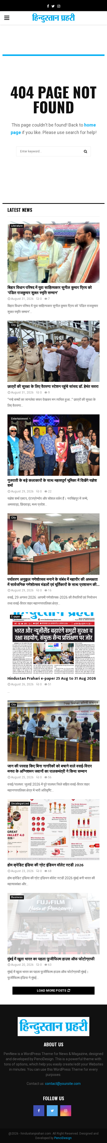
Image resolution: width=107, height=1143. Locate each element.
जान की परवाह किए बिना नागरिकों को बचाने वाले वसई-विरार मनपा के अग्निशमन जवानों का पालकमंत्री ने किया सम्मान (49, 769)
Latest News (19, 210)
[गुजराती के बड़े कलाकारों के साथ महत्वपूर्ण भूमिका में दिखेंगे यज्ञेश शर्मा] (53, 445)
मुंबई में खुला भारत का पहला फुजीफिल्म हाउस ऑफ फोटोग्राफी (51, 959)
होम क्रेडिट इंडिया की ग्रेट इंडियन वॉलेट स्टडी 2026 (45, 865)
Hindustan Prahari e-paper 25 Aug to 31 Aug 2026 (51, 678)
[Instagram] (65, 1110)
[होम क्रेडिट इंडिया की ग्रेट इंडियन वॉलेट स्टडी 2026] (53, 830)
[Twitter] (52, 1110)
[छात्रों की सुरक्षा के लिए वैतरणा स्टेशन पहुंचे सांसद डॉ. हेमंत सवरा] (53, 351)
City (13, 325)
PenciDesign (63, 1138)
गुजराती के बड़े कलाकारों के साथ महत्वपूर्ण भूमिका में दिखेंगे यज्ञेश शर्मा (52, 483)
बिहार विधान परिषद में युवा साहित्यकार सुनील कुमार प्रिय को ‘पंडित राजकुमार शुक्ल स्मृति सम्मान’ (49, 290)
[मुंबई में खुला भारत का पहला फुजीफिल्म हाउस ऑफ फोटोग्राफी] (53, 923)
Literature (17, 225)
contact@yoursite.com (63, 1084)
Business (17, 897)
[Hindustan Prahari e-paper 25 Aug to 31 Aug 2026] (53, 643)
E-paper (15, 616)
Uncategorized (20, 803)
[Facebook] (38, 1110)
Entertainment (19, 418)
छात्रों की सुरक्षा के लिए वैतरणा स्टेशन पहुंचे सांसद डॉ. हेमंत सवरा (53, 386)
